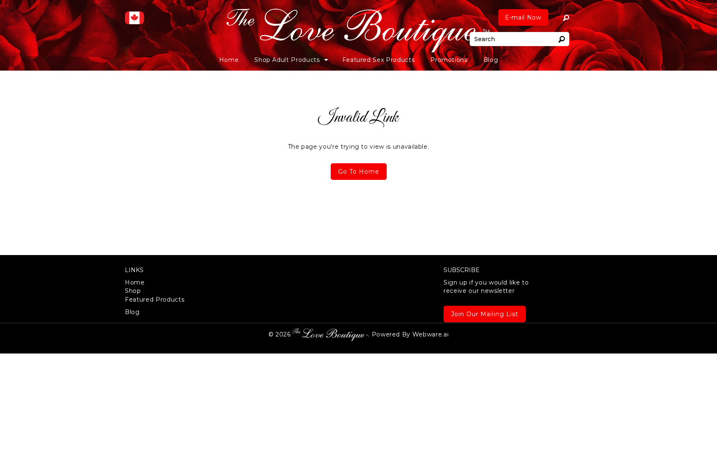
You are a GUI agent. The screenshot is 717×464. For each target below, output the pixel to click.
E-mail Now (523, 17)
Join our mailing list (484, 314)
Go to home (358, 171)
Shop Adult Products (286, 60)
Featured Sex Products (378, 60)
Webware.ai (430, 334)
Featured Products (154, 299)
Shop (133, 291)
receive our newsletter (486, 287)
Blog (490, 60)
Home (229, 60)
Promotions (449, 60)
